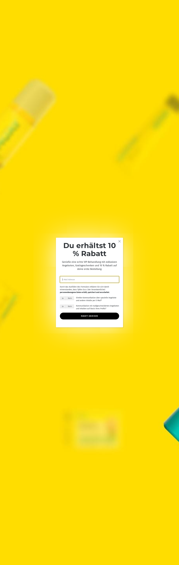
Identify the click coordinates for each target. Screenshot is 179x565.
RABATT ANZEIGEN (89, 316)
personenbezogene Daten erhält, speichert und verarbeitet (84, 292)
